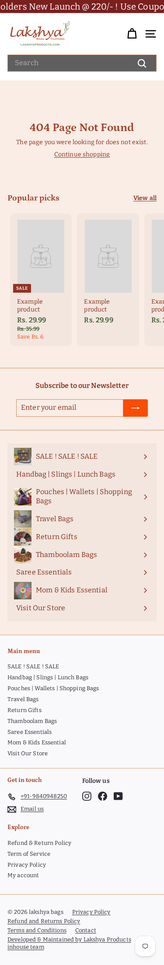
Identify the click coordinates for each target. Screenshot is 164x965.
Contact (85, 930)
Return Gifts (24, 710)
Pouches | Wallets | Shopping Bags (53, 688)
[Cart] (132, 34)
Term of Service (28, 854)
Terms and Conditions (36, 930)
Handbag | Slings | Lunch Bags (47, 677)
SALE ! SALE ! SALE (33, 666)
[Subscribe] (135, 408)
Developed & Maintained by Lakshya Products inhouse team (69, 943)
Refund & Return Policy (39, 843)
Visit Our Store (27, 753)
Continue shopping (82, 154)
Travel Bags (23, 699)
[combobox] (82, 63)
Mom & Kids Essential (36, 742)
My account (23, 875)
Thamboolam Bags (32, 721)
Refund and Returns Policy (43, 921)
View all (145, 198)
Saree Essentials (29, 732)
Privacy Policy (26, 864)
